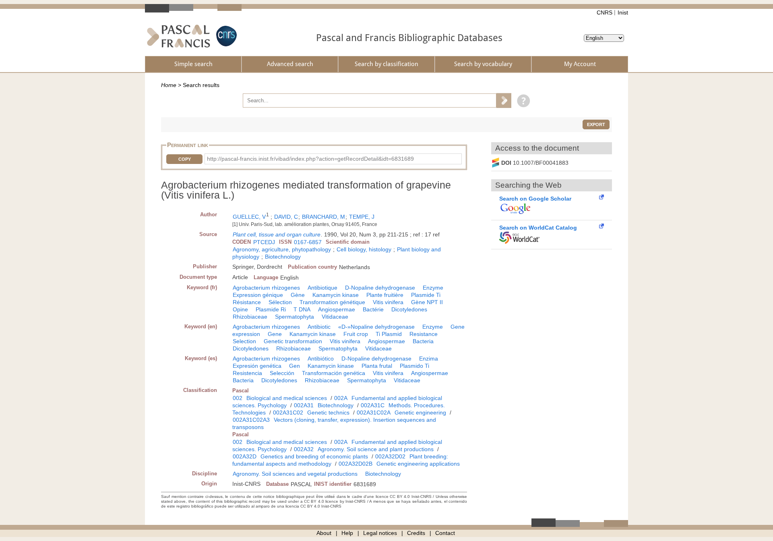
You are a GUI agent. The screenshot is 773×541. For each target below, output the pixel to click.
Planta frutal (377, 366)
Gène (298, 295)
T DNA (301, 309)
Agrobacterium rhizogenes (266, 287)
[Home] (178, 36)
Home (168, 85)
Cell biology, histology (364, 249)
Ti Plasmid (389, 334)
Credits (416, 533)
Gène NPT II (427, 302)
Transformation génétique (332, 302)
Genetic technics (328, 412)
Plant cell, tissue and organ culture (276, 234)
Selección (282, 373)
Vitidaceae (335, 316)
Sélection (280, 302)
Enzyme (433, 287)
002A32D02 (390, 456)
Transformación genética (333, 373)
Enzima (428, 358)
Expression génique (258, 295)
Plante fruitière (384, 295)
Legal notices (380, 533)
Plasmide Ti (425, 295)
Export (596, 124)
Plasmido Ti (414, 366)
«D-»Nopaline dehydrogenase (376, 326)
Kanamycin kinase (335, 295)
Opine (240, 309)
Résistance (247, 302)
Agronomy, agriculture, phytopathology (282, 249)
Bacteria (423, 341)
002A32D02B (355, 463)
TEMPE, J (361, 216)
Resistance (423, 334)
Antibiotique (322, 287)
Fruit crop (355, 334)
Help (347, 533)
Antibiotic (319, 326)
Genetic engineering (420, 412)
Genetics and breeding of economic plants (314, 456)
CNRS (604, 12)
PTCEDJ (264, 242)
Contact (445, 533)
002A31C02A (374, 412)
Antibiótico (321, 358)
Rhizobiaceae (250, 316)
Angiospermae (336, 309)
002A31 (304, 405)
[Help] (521, 100)
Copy (184, 159)
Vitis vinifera (388, 302)
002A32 (304, 449)
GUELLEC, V (249, 216)
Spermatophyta (294, 316)
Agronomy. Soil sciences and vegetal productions (295, 474)
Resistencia (247, 373)
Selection (244, 341)
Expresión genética (257, 366)
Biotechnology (283, 256)
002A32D (244, 456)
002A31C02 (288, 412)
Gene (275, 334)
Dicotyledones (409, 309)
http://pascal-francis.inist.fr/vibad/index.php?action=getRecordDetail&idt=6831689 (310, 158)
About (323, 533)
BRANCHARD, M (323, 216)
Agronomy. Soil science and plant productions (376, 449)
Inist (623, 12)
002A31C (372, 405)
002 (237, 398)
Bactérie (373, 309)
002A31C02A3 (251, 420)
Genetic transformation (293, 341)
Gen (294, 366)
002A (340, 398)
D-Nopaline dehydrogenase (380, 287)
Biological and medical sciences (286, 398)
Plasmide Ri (271, 309)
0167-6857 (308, 242)
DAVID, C (286, 216)
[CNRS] (225, 36)
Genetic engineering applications (418, 463)
